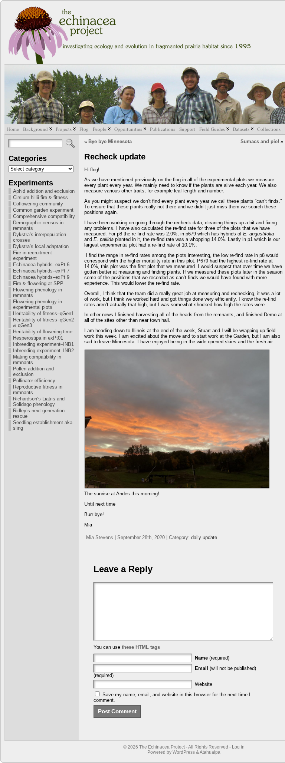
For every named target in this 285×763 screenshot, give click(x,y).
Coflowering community (38, 204)
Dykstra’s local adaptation (41, 246)
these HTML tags (141, 647)
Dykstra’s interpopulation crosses (39, 237)
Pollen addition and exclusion (33, 371)
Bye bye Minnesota (110, 141)
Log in (238, 747)
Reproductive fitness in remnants (37, 389)
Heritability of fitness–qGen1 (43, 313)
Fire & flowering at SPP (38, 283)
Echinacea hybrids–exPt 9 (41, 277)
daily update (204, 537)
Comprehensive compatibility (44, 216)
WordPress (184, 752)
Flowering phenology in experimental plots (37, 304)
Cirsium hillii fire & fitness (40, 197)
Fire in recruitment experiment (32, 255)
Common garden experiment (43, 210)
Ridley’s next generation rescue (39, 413)
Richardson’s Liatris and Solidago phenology (39, 401)
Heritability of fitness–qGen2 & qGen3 (43, 322)
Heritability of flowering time (42, 331)
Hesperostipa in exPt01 (38, 338)
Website (203, 684)
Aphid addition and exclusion (44, 191)
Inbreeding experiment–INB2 (43, 350)
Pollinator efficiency (34, 380)
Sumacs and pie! (259, 141)
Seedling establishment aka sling (42, 425)
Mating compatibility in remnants (37, 359)
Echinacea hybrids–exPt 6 (41, 264)
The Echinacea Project (162, 747)
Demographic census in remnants (38, 225)
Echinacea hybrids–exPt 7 (41, 271)
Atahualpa (210, 752)
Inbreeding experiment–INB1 (43, 344)
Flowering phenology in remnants (37, 292)
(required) (212, 658)
